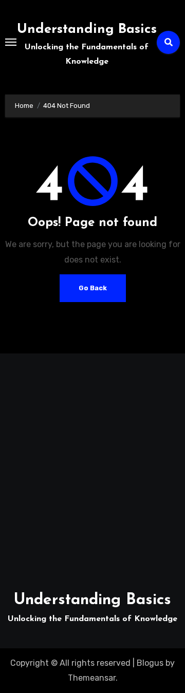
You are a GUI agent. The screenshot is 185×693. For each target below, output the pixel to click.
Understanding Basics (87, 29)
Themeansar (92, 678)
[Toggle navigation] (10, 42)
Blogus (150, 663)
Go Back (93, 288)
